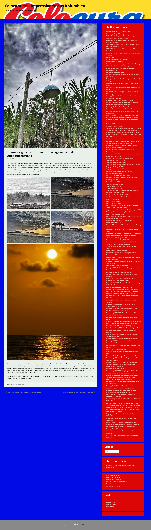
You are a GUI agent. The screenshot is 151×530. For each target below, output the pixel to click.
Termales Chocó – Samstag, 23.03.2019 (118, 244)
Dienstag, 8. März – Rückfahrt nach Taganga (120, 100)
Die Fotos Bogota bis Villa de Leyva (117, 59)
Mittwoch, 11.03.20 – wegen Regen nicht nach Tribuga (25, 392)
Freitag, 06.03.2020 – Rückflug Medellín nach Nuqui (122, 338)
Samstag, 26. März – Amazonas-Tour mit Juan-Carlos (122, 141)
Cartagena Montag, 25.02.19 (115, 173)
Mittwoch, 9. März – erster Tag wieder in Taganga (122, 102)
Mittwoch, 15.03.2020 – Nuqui (115, 369)
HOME (7, 15)
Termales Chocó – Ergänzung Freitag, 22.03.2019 (121, 242)
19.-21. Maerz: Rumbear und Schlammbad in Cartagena (123, 128)
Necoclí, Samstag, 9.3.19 (113, 203)
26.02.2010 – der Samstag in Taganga (118, 66)
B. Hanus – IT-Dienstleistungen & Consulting (120, 465)
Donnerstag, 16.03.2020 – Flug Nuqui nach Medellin (122, 371)
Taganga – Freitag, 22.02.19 (115, 167)
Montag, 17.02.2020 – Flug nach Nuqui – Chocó (120, 278)
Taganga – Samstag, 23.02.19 (115, 169)
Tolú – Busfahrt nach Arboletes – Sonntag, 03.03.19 (122, 190)
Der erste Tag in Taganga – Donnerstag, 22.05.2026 (122, 403)
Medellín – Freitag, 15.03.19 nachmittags (119, 220)
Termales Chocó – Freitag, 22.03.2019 (117, 240)
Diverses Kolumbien (112, 475)
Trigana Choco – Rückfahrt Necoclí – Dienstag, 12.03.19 (123, 210)
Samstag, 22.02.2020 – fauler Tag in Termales (120, 293)
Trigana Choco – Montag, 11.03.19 (116, 208)
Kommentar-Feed (111, 504)
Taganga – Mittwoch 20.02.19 (115, 160)
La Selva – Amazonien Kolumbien (116, 482)
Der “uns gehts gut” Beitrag (115, 34)
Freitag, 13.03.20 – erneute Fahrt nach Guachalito (78, 392)
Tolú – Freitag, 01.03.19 (113, 186)
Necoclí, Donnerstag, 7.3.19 (114, 199)
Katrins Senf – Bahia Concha (115, 72)
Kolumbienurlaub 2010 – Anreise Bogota (118, 31)
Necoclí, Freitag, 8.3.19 (113, 201)
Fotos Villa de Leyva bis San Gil (115, 62)
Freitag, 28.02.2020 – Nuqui (114, 315)
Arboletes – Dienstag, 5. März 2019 (117, 195)
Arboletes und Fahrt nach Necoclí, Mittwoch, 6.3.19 (122, 197)
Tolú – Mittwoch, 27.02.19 (114, 182)
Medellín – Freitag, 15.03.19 (114, 218)
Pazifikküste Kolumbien (21, 384)
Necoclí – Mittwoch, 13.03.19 (115, 214)
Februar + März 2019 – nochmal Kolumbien (119, 158)
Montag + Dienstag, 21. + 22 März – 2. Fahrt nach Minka (123, 135)
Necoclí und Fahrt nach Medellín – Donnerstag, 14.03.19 (123, 216)
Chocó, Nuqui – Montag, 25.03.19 (116, 250)
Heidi (88, 525)
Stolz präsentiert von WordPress (71, 525)
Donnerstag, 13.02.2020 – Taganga (117, 266)
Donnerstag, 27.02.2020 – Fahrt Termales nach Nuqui (122, 313)
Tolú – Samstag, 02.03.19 (114, 188)
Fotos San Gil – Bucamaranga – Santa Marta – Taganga (123, 64)
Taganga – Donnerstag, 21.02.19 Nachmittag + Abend (123, 165)
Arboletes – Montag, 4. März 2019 (116, 193)
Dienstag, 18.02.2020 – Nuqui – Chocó (117, 281)
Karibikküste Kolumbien (113, 479)
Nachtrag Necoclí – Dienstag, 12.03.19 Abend (120, 212)
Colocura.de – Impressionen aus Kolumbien (45, 5)
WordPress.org (110, 506)
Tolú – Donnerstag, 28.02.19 (114, 184)
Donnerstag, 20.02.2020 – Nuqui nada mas (119, 287)
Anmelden (109, 500)
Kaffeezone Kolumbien (113, 477)
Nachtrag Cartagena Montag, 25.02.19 (118, 175)
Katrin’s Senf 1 (110, 57)
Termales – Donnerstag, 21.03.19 (116, 238)
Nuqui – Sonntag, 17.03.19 (114, 223)
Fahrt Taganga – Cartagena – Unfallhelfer (119, 171)
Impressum (14, 15)
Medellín (109, 484)
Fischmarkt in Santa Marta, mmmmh (118, 104)
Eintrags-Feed (110, 502)
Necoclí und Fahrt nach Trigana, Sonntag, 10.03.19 (122, 205)
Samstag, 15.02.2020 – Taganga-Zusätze (119, 272)
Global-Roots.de (111, 468)
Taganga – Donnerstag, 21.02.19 (116, 162)
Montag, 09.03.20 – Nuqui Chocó (116, 349)
